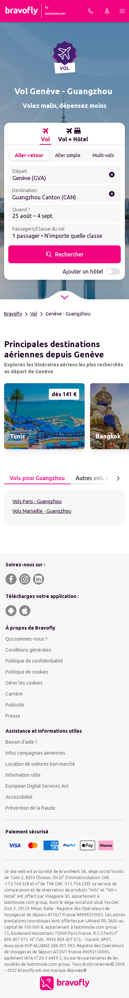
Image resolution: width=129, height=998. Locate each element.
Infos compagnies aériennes (35, 753)
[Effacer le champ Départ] (111, 174)
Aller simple (67, 155)
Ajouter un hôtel (83, 271)
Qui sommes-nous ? (26, 639)
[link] (44, 416)
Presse (13, 716)
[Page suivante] (117, 478)
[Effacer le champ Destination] (111, 193)
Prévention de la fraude (30, 808)
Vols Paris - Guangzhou (37, 501)
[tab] (45, 135)
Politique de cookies (27, 672)
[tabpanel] (64, 507)
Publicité (15, 705)
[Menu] (122, 11)
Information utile (23, 775)
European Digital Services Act (37, 786)
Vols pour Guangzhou (37, 478)
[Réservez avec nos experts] (90, 11)
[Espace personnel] (107, 11)
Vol (33, 314)
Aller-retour (29, 155)
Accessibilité (19, 797)
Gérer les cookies (24, 683)
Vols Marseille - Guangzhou (41, 511)
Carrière (14, 694)
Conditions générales (28, 650)
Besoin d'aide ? (21, 742)
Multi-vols (103, 155)
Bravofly (13, 314)
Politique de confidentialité (34, 661)
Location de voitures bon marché (40, 764)
